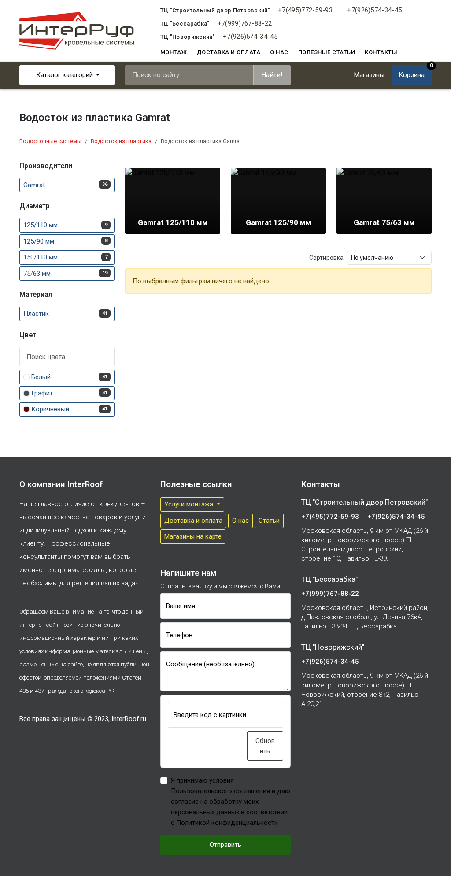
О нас (279, 52)
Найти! (272, 75)
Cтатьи (269, 521)
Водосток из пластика (121, 141)
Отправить (225, 845)
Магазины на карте (193, 536)
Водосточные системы (50, 141)
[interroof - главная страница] (76, 30)
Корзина (415, 72)
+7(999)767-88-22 (245, 23)
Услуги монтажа (189, 504)
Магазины (369, 75)
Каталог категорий (64, 75)
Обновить (265, 746)
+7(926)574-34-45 (374, 10)
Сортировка (326, 257)
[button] (168, 746)
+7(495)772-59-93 (305, 10)
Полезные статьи (326, 52)
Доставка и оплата (229, 52)
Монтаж (173, 52)
